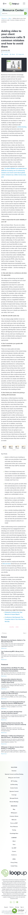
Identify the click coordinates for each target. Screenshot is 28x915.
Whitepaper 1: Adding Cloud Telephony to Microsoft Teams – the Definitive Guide (12, 736)
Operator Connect (14, 791)
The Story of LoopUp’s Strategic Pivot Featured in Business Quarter (11, 712)
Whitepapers (14, 813)
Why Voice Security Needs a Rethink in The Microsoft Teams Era (13, 641)
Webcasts (14, 820)
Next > (24, 633)
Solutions (14, 767)
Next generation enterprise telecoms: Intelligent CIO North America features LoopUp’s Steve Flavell (12, 680)
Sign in (22, 907)
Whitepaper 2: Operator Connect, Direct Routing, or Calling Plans (12, 747)
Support (6, 907)
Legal (14, 859)
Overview (14, 771)
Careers (14, 851)
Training (14, 830)
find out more (7, 564)
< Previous (4, 633)
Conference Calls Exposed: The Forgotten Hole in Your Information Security (15, 619)
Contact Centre (14, 788)
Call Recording (14, 784)
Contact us (14, 855)
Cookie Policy (14, 866)
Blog (10, 18)
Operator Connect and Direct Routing (14, 774)
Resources (4, 18)
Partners (12, 907)
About (14, 841)
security (11, 627)
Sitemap (17, 907)
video (17, 627)
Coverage (14, 795)
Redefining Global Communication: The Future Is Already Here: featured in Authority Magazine (13, 724)
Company (14, 837)
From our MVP (14, 823)
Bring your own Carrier (14, 777)
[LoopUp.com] (14, 3)
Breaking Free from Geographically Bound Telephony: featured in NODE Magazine (13, 702)
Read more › (4, 648)
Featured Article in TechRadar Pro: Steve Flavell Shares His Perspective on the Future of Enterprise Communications (13, 669)
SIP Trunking (14, 781)
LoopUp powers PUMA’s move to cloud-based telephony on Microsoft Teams (14, 692)
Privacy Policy (14, 862)
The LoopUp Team (6, 52)
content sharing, (22, 127)
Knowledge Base (14, 833)
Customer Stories (14, 816)
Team (14, 844)
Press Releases (14, 826)
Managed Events (14, 798)
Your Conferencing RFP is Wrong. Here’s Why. (12, 652)
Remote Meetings (14, 802)
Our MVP (14, 848)
